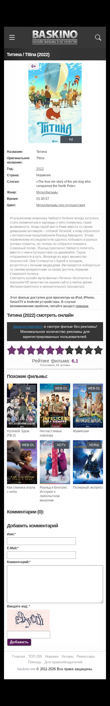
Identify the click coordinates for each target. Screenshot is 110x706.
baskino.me (26, 669)
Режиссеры (86, 656)
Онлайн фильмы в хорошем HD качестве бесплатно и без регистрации (55, 37)
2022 (40, 169)
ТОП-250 (35, 656)
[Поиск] (98, 37)
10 (98, 350)
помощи (82, 306)
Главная (18, 656)
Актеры (67, 656)
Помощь (34, 662)
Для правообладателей (63, 662)
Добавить (19, 642)
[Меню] (12, 37)
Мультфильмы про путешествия (60, 205)
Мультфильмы (47, 192)
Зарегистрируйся (28, 326)
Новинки (51, 656)
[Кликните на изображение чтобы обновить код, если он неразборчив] (28, 612)
